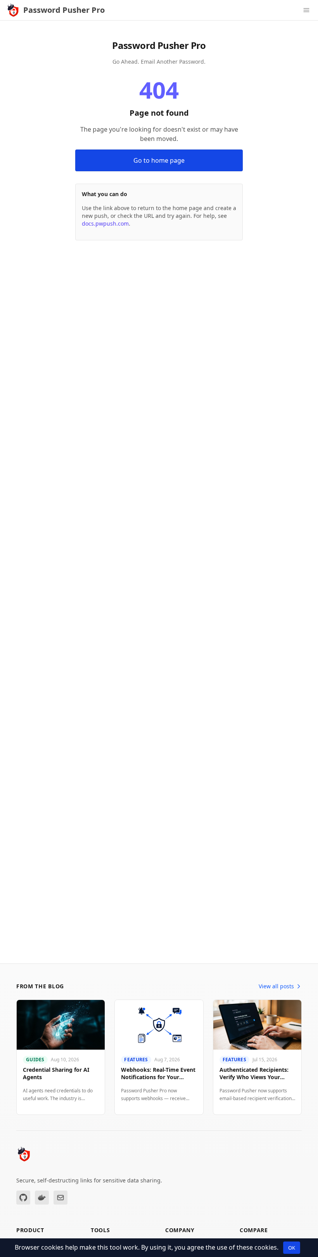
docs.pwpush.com (105, 223)
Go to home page (159, 160)
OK (291, 1247)
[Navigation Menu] (306, 10)
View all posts (276, 986)
